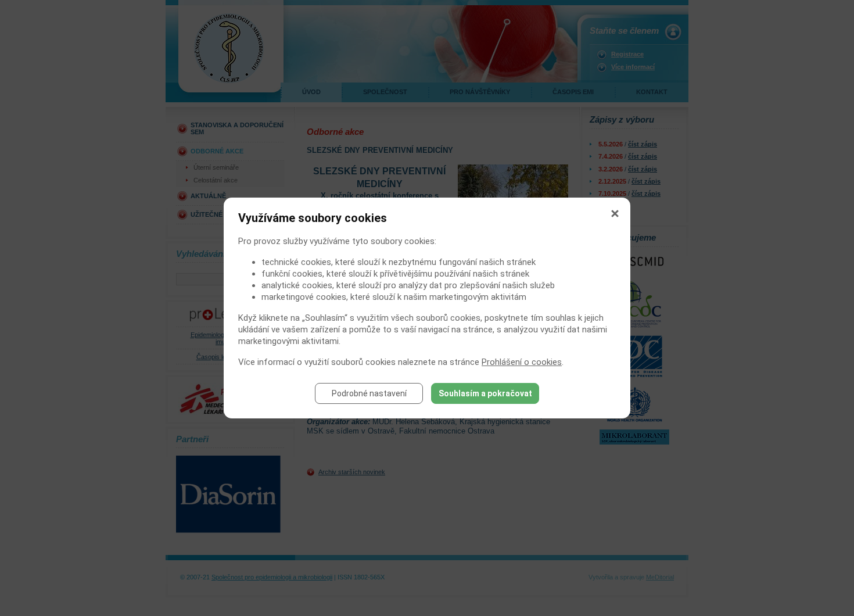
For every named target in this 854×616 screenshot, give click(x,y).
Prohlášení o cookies (522, 362)
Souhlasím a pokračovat (485, 393)
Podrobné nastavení (369, 393)
